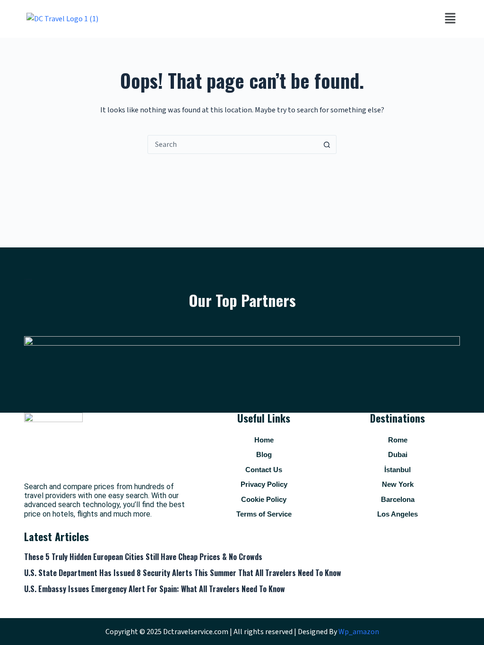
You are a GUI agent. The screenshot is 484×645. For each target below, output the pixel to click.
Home (264, 440)
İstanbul (397, 470)
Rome (397, 440)
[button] (450, 18)
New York (398, 484)
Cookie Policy (263, 499)
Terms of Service (264, 514)
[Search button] (326, 144)
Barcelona (398, 499)
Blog (264, 454)
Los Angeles (397, 514)
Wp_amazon (358, 632)
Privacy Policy (264, 484)
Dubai (397, 454)
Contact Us (263, 470)
